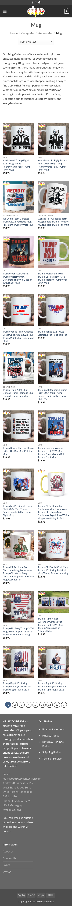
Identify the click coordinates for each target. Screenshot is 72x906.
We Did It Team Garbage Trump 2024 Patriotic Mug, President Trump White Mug (18, 221)
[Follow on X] (36, 2)
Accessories (45, 33)
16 (49, 704)
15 (42, 704)
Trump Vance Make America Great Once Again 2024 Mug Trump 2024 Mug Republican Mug (18, 336)
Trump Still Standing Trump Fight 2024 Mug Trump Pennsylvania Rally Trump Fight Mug (52, 394)
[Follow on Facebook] (33, 2)
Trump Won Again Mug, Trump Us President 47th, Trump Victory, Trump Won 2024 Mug (52, 278)
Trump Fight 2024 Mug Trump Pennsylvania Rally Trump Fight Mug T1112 (52, 686)
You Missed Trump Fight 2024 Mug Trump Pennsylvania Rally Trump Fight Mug (17, 165)
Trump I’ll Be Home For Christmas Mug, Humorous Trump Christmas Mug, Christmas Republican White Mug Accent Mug (18, 573)
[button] (5, 11)
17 (57, 704)
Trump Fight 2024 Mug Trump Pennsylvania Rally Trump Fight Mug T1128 (17, 686)
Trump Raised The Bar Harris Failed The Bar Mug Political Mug (18, 451)
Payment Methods (53, 729)
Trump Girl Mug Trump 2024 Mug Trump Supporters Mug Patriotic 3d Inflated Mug (18, 631)
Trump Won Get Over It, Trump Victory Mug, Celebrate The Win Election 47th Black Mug (17, 278)
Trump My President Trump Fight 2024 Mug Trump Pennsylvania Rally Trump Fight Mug (18, 511)
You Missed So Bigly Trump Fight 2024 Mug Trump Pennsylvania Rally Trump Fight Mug (52, 165)
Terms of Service (52, 758)
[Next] (64, 705)
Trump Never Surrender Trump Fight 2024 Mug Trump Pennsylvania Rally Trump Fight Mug (52, 453)
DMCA (7, 871)
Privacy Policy (50, 735)
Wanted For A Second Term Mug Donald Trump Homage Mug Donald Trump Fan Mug (53, 221)
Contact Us (9, 858)
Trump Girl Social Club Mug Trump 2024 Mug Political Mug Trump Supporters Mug (53, 570)
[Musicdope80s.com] (36, 11)
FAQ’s (6, 864)
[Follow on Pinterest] (39, 2)
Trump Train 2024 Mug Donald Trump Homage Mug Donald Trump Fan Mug (18, 392)
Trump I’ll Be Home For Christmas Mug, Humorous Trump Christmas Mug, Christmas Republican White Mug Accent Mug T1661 (53, 512)
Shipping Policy (51, 752)
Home (14, 33)
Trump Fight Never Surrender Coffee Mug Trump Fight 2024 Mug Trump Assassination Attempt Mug (50, 624)
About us (8, 851)
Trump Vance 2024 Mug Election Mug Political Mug (52, 333)
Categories (27, 33)
